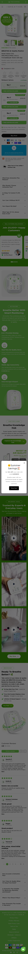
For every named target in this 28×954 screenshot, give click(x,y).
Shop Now (14, 488)
